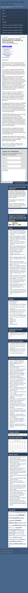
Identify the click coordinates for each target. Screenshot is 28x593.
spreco (23, 541)
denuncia (24, 525)
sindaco (15, 537)
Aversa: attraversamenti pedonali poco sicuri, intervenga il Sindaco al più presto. (18, 281)
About (3, 13)
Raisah (11, 424)
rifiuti (10, 535)
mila (20, 532)
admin (11, 383)
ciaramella (15, 518)
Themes (11, 322)
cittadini (21, 518)
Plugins (11, 318)
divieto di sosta (13, 527)
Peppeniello (12, 414)
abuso (10, 512)
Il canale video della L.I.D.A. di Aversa (18, 304)
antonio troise (12, 374)
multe (22, 532)
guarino (23, 530)
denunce (18, 525)
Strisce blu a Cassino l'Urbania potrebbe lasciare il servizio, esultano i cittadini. (12, 26)
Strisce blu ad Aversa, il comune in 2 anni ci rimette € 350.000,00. (17, 396)
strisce (11, 544)
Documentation (13, 302)
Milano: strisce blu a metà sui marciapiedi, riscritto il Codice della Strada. (17, 482)
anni (25, 512)
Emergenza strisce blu (6, 144)
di (9, 527)
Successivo (23, 37)
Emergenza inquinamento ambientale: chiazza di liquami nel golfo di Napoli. (18, 425)
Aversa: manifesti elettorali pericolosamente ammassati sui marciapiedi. (17, 416)
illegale (10, 532)
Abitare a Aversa (19, 143)
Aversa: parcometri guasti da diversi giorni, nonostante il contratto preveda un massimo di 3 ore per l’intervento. (18, 232)
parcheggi (12, 533)
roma (20, 535)
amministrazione (19, 512)
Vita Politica (13, 144)
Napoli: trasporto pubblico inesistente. (18, 459)
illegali (14, 532)
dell (13, 525)
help (14, 201)
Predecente (5, 37)
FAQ (19, 205)
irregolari (17, 532)
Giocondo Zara (13, 403)
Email (5, 162)
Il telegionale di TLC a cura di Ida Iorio (18, 333)
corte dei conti (21, 523)
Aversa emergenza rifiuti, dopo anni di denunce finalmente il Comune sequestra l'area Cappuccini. (18, 285)
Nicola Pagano (13, 398)
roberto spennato (15, 535)
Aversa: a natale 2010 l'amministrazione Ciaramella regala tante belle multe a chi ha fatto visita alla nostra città (18, 291)
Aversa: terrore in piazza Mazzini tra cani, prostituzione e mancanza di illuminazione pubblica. (17, 495)
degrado (10, 525)
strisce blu (18, 544)
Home (3, 10)
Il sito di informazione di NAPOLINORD (18, 315)
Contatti (4, 16)
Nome (5, 159)
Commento (5, 170)
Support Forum (13, 321)
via (9, 545)
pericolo (16, 533)
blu (10, 518)
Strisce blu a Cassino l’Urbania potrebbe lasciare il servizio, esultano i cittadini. (12, 31)
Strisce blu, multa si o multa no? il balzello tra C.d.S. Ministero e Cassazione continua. (18, 380)
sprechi (19, 541)
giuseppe (19, 527)
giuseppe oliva (15, 43)
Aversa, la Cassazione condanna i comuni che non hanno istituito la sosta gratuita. (18, 263)
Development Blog (13, 301)
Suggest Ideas (13, 319)
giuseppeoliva (21, 203)
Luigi (11, 366)
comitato (11, 520)
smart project (17, 539)
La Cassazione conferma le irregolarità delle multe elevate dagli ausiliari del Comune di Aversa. (18, 472)
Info (3, 19)
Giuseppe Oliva (14, 530)
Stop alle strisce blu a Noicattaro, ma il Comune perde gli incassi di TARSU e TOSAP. (18, 400)
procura (20, 533)
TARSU (24, 543)
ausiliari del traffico (13, 515)
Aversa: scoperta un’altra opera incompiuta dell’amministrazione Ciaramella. (17, 376)
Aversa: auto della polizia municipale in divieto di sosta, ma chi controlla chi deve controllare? (18, 277)
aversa (21, 515)
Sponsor (4, 22)
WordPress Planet (13, 324)
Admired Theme (24, 550)
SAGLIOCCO (23, 535)
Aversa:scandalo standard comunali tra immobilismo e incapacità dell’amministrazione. (18, 465)
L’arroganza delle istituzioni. (16, 254)
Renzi (23, 533)
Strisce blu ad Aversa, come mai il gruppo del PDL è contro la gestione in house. (18, 385)
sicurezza (11, 537)
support (19, 206)
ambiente (13, 512)
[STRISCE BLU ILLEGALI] (7, 55)
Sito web (5, 166)
